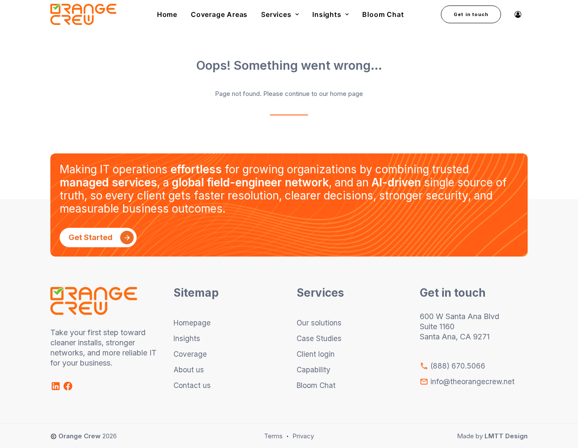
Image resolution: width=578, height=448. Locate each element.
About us (188, 370)
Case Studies (319, 338)
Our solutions (319, 323)
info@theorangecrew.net (471, 381)
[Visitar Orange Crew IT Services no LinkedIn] (56, 389)
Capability (313, 370)
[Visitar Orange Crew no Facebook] (68, 389)
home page (346, 94)
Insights (326, 14)
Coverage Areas (219, 14)
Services (276, 14)
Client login (316, 354)
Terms (273, 436)
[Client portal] (518, 14)
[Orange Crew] (83, 14)
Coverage (190, 354)
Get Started (91, 237)
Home (167, 14)
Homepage (192, 323)
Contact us (192, 385)
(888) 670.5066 (456, 366)
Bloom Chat (383, 14)
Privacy (303, 436)
